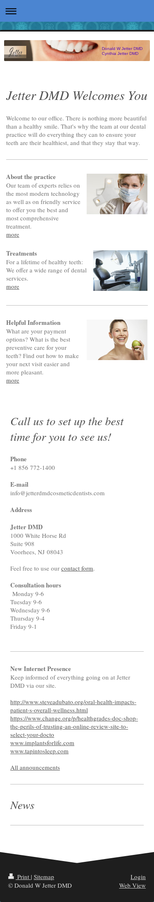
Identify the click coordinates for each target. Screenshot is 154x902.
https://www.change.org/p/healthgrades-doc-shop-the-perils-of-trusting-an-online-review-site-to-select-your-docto (74, 726)
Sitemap (44, 877)
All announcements (35, 767)
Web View (132, 885)
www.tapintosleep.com (39, 751)
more (12, 234)
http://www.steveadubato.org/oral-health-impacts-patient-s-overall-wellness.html (73, 706)
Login (138, 877)
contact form (77, 568)
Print (23, 877)
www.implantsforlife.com (42, 743)
